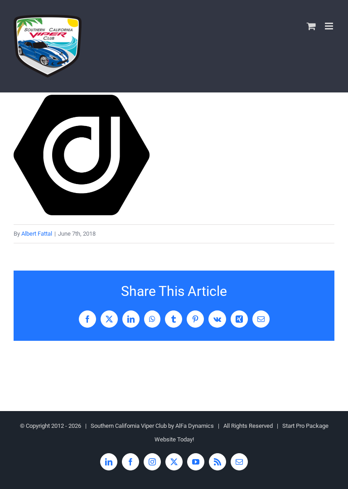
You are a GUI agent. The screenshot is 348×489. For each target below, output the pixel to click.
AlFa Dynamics (194, 425)
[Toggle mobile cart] (311, 26)
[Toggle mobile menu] (329, 26)
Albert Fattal (36, 233)
